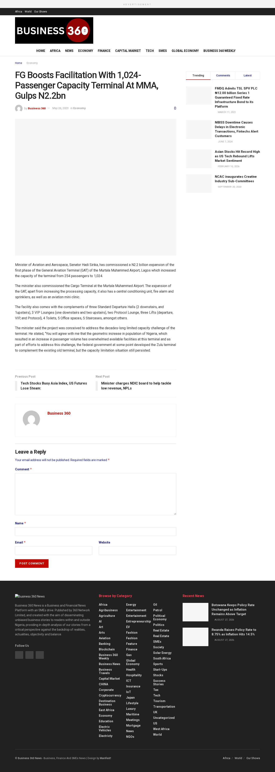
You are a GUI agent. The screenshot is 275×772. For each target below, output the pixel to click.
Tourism (159, 701)
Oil (155, 604)
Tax (155, 690)
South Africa (162, 658)
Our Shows (40, 11)
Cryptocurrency (110, 695)
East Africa (106, 710)
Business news (109, 664)
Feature (131, 643)
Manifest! (105, 758)
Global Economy (185, 50)
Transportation (164, 706)
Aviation (104, 638)
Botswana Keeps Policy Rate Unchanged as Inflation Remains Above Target (233, 609)
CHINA (103, 684)
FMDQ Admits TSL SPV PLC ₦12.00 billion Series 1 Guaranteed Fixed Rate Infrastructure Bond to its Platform (236, 97)
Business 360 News (30, 758)
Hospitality (134, 675)
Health (130, 669)
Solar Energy (162, 653)
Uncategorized (164, 718)
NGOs (130, 736)
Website (104, 542)
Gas (129, 655)
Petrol (157, 610)
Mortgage (133, 725)
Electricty (105, 736)
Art (101, 627)
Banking (104, 643)
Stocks (158, 675)
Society (158, 647)
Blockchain (107, 649)
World (28, 11)
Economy (85, 50)
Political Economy (160, 617)
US (155, 723)
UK (155, 712)
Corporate (106, 690)
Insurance (133, 686)
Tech (150, 50)
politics (158, 625)
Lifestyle (132, 703)
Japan (130, 697)
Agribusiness (108, 610)
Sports (158, 664)
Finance (104, 50)
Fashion (132, 632)
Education (106, 721)
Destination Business (107, 702)
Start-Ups (160, 669)
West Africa (161, 729)
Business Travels (105, 671)
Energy (131, 604)
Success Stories (159, 682)
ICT (128, 680)
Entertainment (136, 610)
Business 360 (37, 108)
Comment (23, 469)
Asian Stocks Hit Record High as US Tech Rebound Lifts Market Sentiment (237, 156)
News (69, 50)
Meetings (133, 720)
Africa (18, 11)
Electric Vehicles (105, 728)
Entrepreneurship (138, 621)
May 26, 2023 (60, 108)
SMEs (163, 50)
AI (100, 621)
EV (128, 627)
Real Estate (161, 630)
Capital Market (128, 50)
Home (40, 50)
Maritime (132, 714)
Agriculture (107, 616)
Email (20, 542)
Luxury (131, 708)
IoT (128, 692)
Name (20, 523)
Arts (102, 632)
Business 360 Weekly (219, 50)
